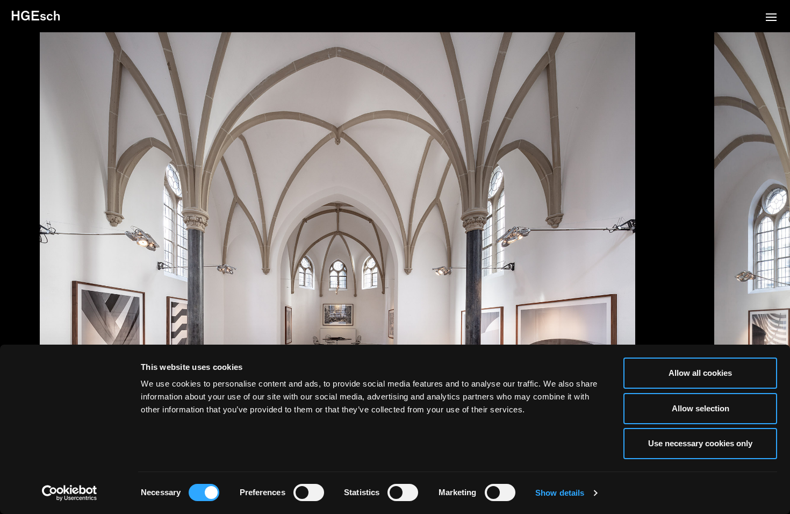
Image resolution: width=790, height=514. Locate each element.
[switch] (308, 492)
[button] (771, 18)
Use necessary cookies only (700, 443)
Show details (559, 492)
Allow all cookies (700, 372)
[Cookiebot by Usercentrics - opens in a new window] (70, 493)
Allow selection (700, 408)
